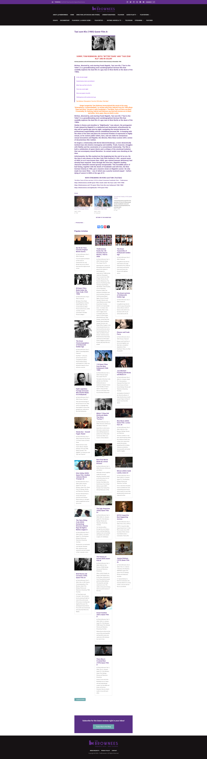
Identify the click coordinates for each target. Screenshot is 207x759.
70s (101, 669)
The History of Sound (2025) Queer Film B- (103, 558)
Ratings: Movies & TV (114, 20)
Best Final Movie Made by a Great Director (102, 461)
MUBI (102, 567)
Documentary (65, 20)
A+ (82, 582)
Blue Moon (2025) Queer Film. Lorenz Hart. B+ (123, 423)
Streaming (138, 20)
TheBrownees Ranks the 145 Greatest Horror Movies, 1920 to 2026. (101, 252)
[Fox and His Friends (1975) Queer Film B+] (124, 203)
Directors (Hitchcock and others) (88, 15)
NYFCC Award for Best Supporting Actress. (123, 517)
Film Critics (99, 20)
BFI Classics (87, 582)
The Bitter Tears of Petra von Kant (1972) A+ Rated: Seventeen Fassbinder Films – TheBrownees (101, 180)
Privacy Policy (105, 750)
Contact (114, 750)
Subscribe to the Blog (103, 727)
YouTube (78, 542)
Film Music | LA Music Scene (81, 20)
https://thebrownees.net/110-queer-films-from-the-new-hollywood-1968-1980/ (99, 185)
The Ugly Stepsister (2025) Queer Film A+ (103, 510)
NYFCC (129, 523)
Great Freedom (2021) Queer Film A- (102, 614)
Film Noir (121, 15)
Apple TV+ (78, 485)
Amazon (84, 483)
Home (72, 15)
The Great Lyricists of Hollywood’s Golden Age (123, 295)
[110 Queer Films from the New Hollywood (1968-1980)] (103, 201)
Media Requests (94, 750)
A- (83, 534)
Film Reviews (144, 15)
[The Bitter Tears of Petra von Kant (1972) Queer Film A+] (83, 201)
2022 (80, 534)
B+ (82, 485)
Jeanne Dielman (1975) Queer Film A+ (123, 560)
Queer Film (83, 487)
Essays (55, 20)
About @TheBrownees (60, 15)
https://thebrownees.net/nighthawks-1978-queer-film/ (91, 187)
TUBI (88, 590)
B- (103, 565)
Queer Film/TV (131, 15)
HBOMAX (119, 570)
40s (80, 582)
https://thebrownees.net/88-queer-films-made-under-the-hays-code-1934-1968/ (99, 182)
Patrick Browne (81, 254)
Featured (149, 20)
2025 (80, 483)
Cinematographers (108, 15)
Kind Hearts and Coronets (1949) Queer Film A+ (81, 575)
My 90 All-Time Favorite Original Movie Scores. (73, 2)
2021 (101, 621)
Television (128, 20)
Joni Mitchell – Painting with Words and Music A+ (124, 372)
